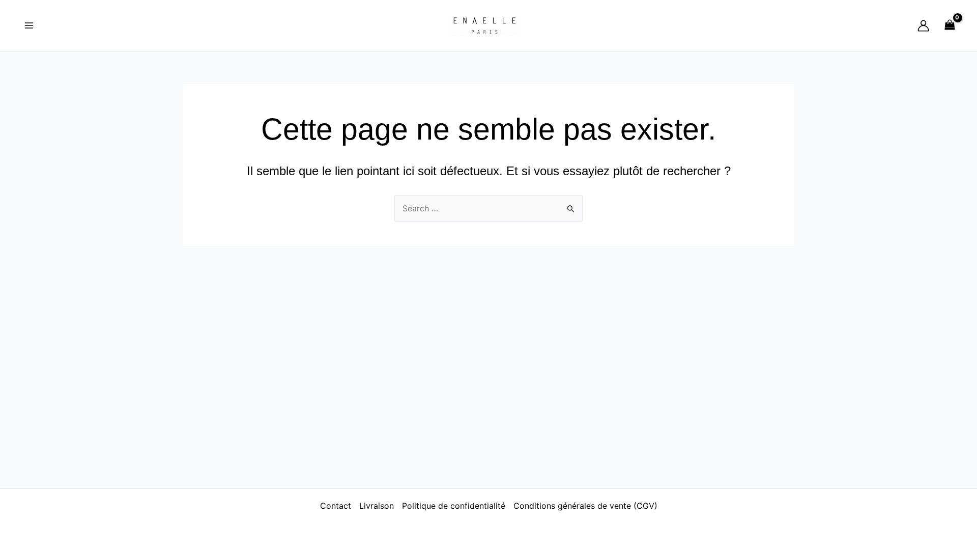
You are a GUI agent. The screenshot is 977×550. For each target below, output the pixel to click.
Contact (335, 506)
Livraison (376, 506)
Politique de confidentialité (453, 506)
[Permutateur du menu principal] (29, 25)
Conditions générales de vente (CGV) (585, 506)
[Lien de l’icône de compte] (923, 25)
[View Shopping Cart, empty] (949, 25)
